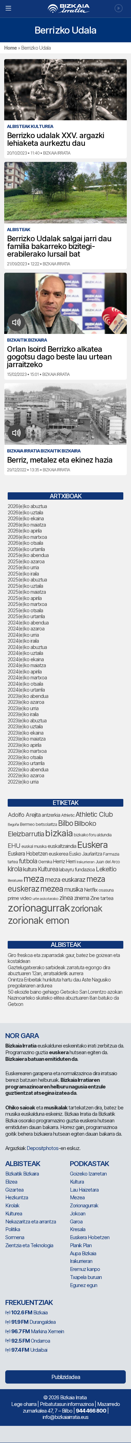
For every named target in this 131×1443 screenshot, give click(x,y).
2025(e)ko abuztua (27, 580)
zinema (81, 898)
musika (73, 889)
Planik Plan (81, 1245)
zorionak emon (38, 920)
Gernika (45, 861)
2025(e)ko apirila (25, 598)
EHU (14, 845)
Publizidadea (65, 1376)
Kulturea (48, 869)
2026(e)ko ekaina (26, 518)
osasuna (106, 890)
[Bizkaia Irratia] (65, 8)
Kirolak (12, 1205)
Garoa (76, 1221)
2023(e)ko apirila (24, 745)
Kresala (77, 1229)
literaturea (15, 880)
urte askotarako (45, 898)
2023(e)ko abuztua (27, 720)
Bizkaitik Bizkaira (22, 1173)
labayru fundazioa (77, 869)
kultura (30, 869)
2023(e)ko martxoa (27, 751)
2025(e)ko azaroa (26, 561)
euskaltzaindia (62, 846)
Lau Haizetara (84, 1189)
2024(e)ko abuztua (27, 647)
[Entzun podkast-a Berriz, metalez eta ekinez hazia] (16, 433)
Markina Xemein (37, 1331)
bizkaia (59, 833)
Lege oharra (23, 1404)
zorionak (86, 908)
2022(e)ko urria (23, 782)
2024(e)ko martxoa (27, 677)
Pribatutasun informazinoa (67, 1404)
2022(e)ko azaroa (26, 775)
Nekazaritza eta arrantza (30, 1221)
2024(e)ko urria (23, 635)
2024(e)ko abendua (28, 623)
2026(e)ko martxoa (27, 537)
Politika (12, 1229)
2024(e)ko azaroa (26, 628)
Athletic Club (94, 814)
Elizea (11, 1181)
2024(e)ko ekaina (26, 659)
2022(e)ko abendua (28, 769)
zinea (66, 897)
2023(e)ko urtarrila (26, 763)
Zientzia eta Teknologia (29, 1245)
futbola (28, 861)
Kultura (77, 1181)
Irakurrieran (85, 861)
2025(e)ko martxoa (27, 604)
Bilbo (65, 823)
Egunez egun (83, 1285)
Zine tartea (101, 898)
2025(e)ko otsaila (25, 610)
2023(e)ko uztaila (25, 726)
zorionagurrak (39, 908)
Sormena (14, 1237)
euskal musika (33, 846)
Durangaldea (33, 1322)
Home (10, 48)
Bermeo (27, 824)
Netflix (90, 889)
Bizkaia (29, 1312)
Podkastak (89, 1163)
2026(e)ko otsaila (25, 543)
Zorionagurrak (84, 1205)
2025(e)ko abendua (28, 555)
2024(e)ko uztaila (25, 653)
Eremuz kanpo (85, 1269)
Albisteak (22, 1163)
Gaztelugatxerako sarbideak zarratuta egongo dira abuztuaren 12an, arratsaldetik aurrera (59, 970)
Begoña (13, 824)
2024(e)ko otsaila (25, 684)
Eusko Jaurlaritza (85, 854)
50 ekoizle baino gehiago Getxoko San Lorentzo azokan (65, 992)
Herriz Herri (64, 861)
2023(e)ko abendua (28, 696)
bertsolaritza (46, 824)
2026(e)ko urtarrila (26, 549)
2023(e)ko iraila (23, 714)
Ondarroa (30, 1340)
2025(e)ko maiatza (27, 592)
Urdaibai (29, 1349)
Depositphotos (42, 1148)
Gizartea (14, 1189)
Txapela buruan (86, 1277)
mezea (51, 889)
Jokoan (77, 1213)
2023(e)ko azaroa (26, 702)
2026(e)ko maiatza (27, 525)
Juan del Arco (107, 861)
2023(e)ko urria (23, 708)
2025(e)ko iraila (23, 574)
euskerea (58, 854)
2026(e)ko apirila (25, 531)
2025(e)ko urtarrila (26, 616)
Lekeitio (106, 869)
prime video (19, 898)
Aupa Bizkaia (83, 1253)
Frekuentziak (29, 1302)
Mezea (77, 1197)
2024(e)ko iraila (23, 641)
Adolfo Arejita (24, 814)
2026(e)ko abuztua (27, 506)
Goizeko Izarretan (88, 1173)
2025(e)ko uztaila (25, 586)
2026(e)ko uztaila (25, 512)
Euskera (92, 844)
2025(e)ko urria (23, 567)
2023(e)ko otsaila (25, 757)
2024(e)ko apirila (25, 671)
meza (33, 878)
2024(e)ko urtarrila (26, 690)
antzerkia (51, 815)
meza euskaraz (65, 879)
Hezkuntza (16, 1197)
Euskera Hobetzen (28, 853)
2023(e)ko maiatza (26, 739)
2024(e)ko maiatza (27, 665)
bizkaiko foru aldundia (92, 834)
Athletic (67, 815)
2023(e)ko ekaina (25, 733)
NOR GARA (22, 1035)
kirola (15, 869)
